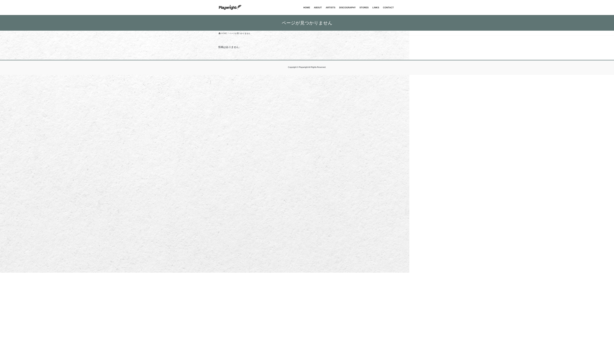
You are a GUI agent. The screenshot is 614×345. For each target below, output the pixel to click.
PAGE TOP (598, 332)
